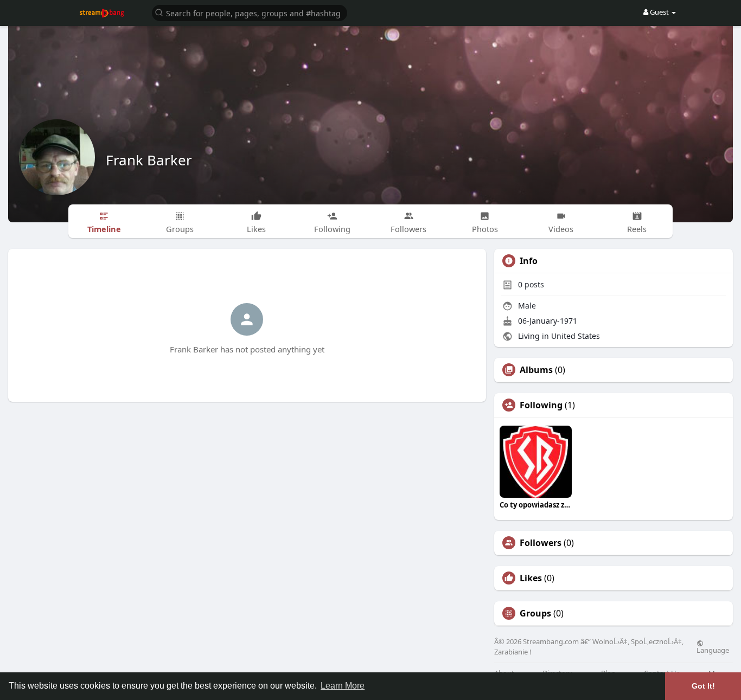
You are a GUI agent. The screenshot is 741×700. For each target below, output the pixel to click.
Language (713, 649)
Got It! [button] (703, 686)
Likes (531, 578)
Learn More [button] (343, 685)
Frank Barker (149, 160)
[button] (249, 12)
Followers (540, 542)
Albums (536, 369)
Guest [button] (659, 12)
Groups (535, 613)
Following (541, 405)
